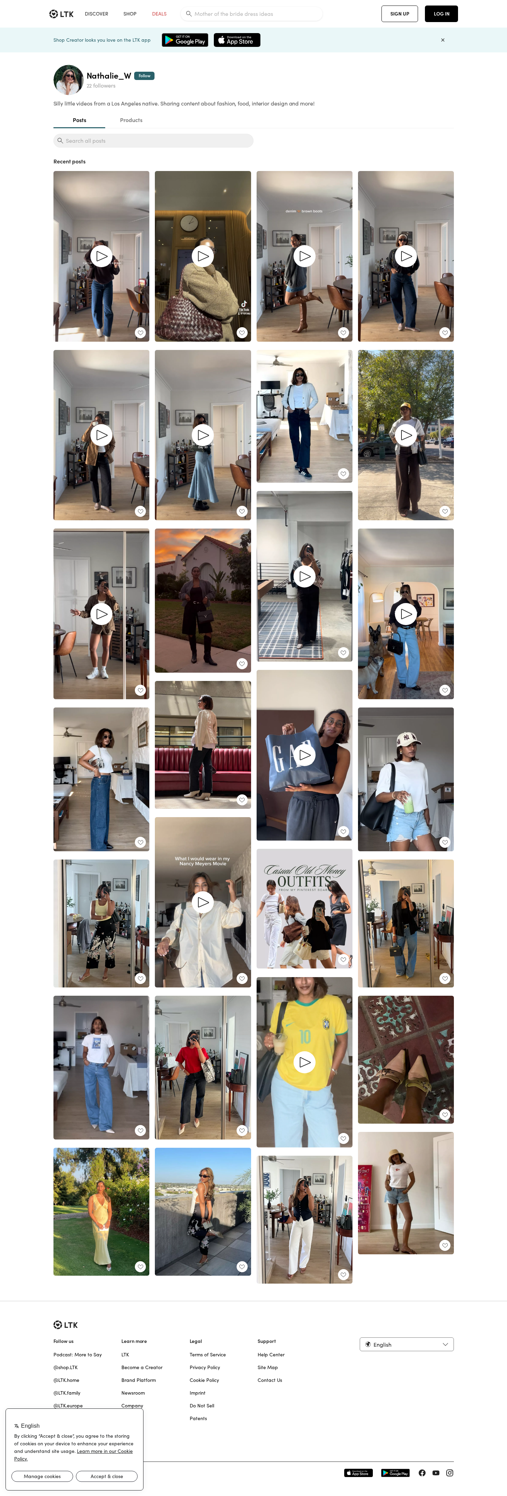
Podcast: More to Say (77, 1355)
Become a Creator (141, 1367)
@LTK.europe (68, 1406)
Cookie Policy (204, 1380)
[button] (407, 1344)
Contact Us (270, 1380)
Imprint (198, 1393)
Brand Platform (138, 1380)
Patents (198, 1418)
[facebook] (422, 1473)
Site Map (268, 1367)
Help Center (271, 1355)
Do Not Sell (202, 1406)
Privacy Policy (205, 1367)
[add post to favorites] (140, 332)
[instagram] (450, 1473)
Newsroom (133, 1393)
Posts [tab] (79, 120)
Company (132, 1406)
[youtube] (436, 1473)
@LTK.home (66, 1380)
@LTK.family (66, 1393)
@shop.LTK (65, 1367)
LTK (125, 1355)
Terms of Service (208, 1355)
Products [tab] (131, 120)
